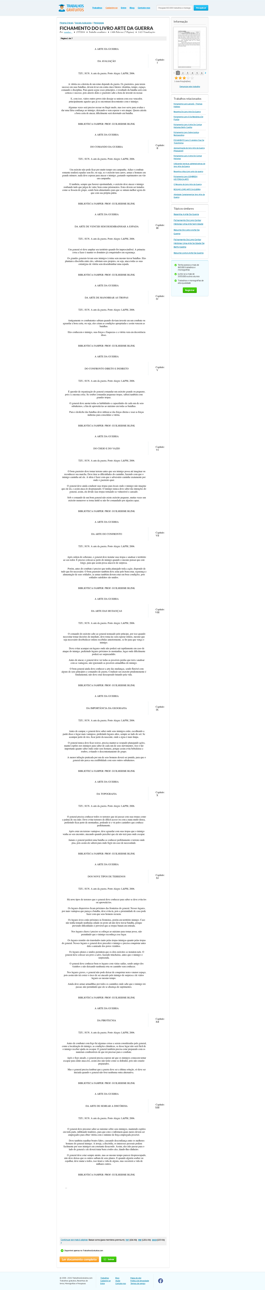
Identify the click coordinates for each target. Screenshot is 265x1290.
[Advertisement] (113, 1213)
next (205, 73)
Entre (123, 7)
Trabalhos (97, 7)
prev (174, 73)
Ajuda (117, 1280)
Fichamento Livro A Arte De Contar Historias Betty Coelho (188, 126)
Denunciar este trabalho (190, 86)
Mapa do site (135, 1278)
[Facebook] (160, 1282)
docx (154, 1239)
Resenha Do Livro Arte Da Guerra (187, 111)
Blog (132, 7)
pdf (140, 1239)
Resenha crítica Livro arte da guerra (188, 171)
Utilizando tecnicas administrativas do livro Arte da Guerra (189, 165)
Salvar (111, 1259)
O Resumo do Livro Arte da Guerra (188, 184)
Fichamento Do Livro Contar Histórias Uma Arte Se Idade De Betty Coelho (189, 243)
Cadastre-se (112, 7)
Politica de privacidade (139, 1280)
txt (127, 1239)
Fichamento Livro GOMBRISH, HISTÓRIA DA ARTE (186, 178)
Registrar (189, 290)
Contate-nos (144, 7)
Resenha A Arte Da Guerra (186, 214)
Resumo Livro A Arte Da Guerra (189, 252)
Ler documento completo (79, 1259)
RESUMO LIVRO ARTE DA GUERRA (187, 189)
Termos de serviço (137, 1283)
